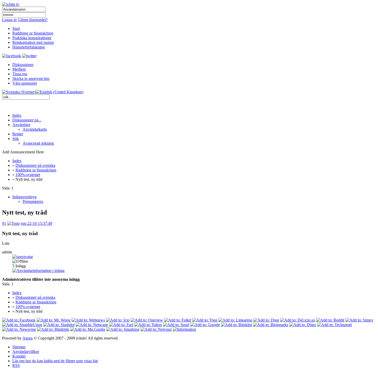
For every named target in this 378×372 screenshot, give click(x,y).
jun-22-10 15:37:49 (36, 223)
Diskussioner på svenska (35, 165)
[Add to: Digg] (266, 320)
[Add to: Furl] (121, 325)
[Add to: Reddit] (330, 320)
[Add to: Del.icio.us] (297, 320)
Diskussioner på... (26, 120)
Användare (21, 124)
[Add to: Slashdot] (59, 325)
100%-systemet (27, 174)
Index (17, 115)
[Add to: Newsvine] (19, 329)
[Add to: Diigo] (302, 325)
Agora (27, 338)
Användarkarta (35, 129)
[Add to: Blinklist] (236, 325)
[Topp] (13, 223)
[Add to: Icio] (118, 320)
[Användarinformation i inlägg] (38, 270)
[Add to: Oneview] (147, 320)
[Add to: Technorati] (334, 325)
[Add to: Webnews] (88, 320)
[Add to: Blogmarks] (270, 325)
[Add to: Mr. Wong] (53, 320)
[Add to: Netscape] (92, 325)
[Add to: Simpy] (359, 320)
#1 (4, 223)
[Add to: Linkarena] (235, 320)
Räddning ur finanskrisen (35, 170)
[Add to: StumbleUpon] (22, 325)
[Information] (184, 329)
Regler (17, 134)
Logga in (9, 20)
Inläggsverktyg (24, 197)
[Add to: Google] (205, 325)
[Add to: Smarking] (122, 329)
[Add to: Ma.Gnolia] (87, 329)
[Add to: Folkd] (177, 320)
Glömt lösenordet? (33, 20)
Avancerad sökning (38, 143)
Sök (15, 138)
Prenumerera (33, 201)
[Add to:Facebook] (18, 320)
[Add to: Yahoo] (148, 325)
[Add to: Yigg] (204, 320)
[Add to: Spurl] (176, 325)
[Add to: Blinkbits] (53, 329)
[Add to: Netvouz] (156, 329)
